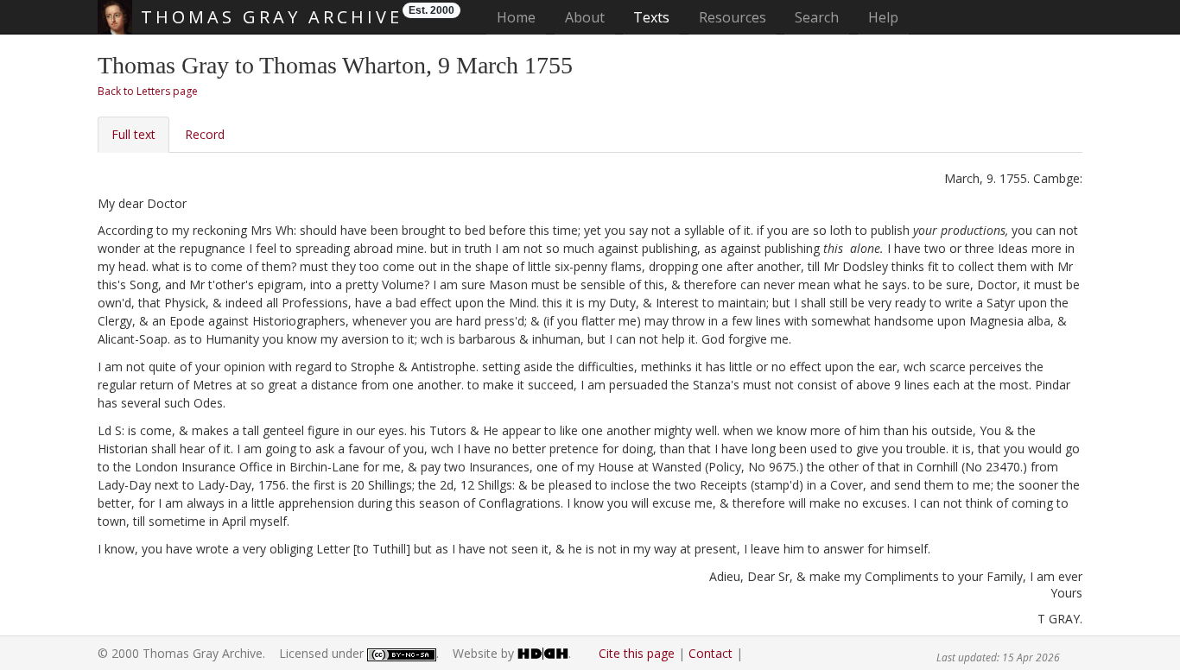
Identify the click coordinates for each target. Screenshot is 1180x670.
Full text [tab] (133, 134)
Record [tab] (205, 134)
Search (817, 17)
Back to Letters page (148, 91)
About (585, 17)
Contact (710, 653)
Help (883, 17)
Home (521, 17)
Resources (732, 17)
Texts (651, 17)
